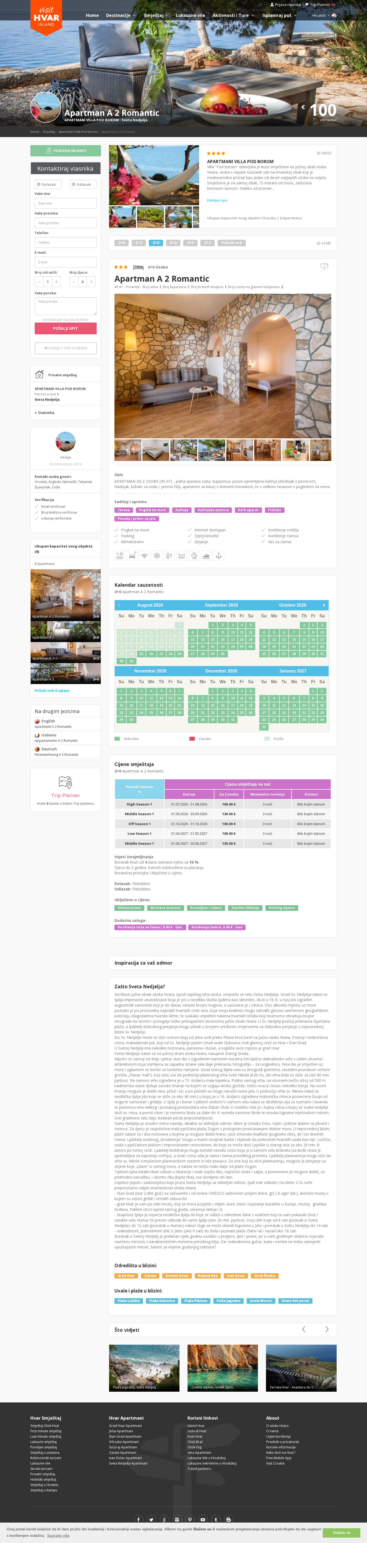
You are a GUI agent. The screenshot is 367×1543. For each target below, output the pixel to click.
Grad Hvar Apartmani (125, 1425)
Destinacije (119, 15)
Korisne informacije (281, 1447)
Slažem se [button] (341, 1533)
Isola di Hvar (197, 1431)
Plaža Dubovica (162, 1301)
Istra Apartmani (199, 1452)
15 (213, 640)
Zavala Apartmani (122, 1452)
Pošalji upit (65, 328)
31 (131, 661)
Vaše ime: (43, 193)
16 (223, 640)
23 (223, 647)
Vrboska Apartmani (124, 1442)
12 (251, 632)
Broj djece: (79, 272)
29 (179, 654)
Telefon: (42, 233)
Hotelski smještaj (43, 1479)
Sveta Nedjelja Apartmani (128, 1463)
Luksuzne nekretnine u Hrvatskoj (212, 1463)
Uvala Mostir (261, 1301)
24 (233, 647)
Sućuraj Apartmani (123, 1447)
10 (233, 632)
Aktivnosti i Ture (231, 15)
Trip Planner (322, 4)
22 (213, 647)
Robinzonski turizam (45, 1458)
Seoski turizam (41, 1468)
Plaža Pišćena (195, 1301)
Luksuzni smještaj (43, 1442)
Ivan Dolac (236, 1275)
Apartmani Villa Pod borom (78, 132)
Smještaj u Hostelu (44, 1485)
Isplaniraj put (277, 15)
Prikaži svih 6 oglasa (52, 690)
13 (193, 640)
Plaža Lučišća (129, 1301)
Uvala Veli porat (295, 1301)
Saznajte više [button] (58, 1535)
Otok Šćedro (264, 1275)
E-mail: (40, 252)
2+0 (121, 242)
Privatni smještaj (42, 1474)
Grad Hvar (126, 1275)
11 (242, 632)
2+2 (138, 242)
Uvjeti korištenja (278, 1436)
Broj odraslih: (46, 272)
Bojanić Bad (208, 1275)
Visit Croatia (275, 1463)
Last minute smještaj (45, 1436)
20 (193, 647)
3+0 (173, 242)
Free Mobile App (279, 1458)
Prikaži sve (231, 242)
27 (161, 654)
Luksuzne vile (190, 15)
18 (242, 640)
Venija (65, 457)
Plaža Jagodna (228, 1301)
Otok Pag (195, 1447)
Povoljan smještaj (43, 1447)
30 (121, 661)
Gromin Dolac (177, 1275)
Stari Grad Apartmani (125, 1436)
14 (203, 640)
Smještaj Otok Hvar (44, 1425)
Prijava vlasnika (288, 4)
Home (92, 15)
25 (141, 654)
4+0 (190, 242)
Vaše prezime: (47, 213)
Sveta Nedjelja (134, 119)
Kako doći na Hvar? (280, 1452)
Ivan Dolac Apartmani (125, 1458)
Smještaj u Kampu (43, 1490)
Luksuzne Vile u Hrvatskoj (207, 1458)
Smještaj (154, 15)
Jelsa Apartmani (121, 1431)
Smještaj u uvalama (44, 1452)
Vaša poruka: (46, 293)
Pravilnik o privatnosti (282, 1442)
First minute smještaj (46, 1431)
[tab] (66, 610)
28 (170, 654)
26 (151, 654)
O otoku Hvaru (277, 1425)
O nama (272, 1431)
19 (251, 640)
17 (233, 640)
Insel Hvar (195, 1436)
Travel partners (199, 1468)
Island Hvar (196, 1425)
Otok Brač (195, 1442)
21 (203, 647)
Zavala (150, 1275)
